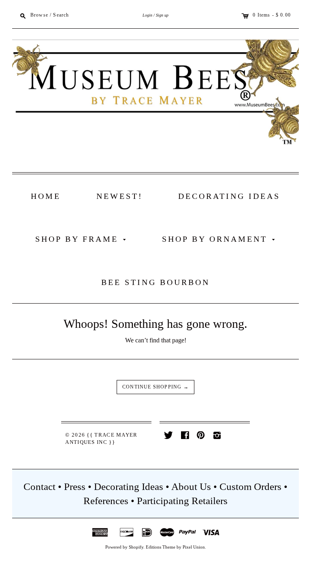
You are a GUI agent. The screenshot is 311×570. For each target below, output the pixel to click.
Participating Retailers (182, 500)
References (105, 500)
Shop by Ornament (220, 239)
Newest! (119, 196)
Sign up (162, 15)
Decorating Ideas (229, 196)
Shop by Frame (82, 239)
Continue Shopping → (155, 387)
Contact (39, 486)
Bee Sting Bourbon (155, 282)
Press (74, 486)
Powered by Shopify (124, 547)
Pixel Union (194, 547)
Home (46, 196)
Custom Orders (250, 486)
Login (147, 15)
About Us (191, 486)
